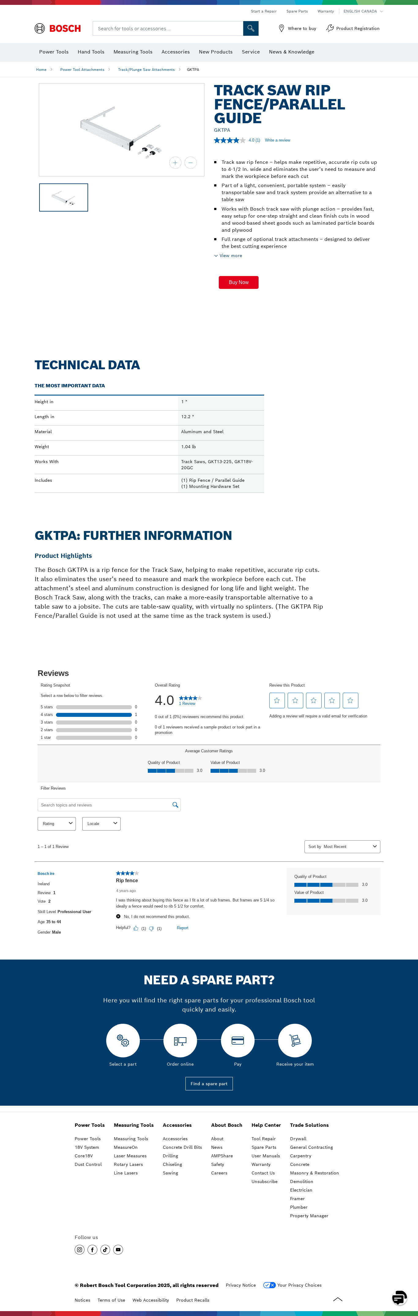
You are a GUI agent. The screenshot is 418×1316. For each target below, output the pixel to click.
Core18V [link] (84, 1156)
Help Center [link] (266, 1125)
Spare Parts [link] (264, 1147)
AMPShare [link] (222, 1156)
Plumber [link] (299, 1207)
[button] (239, 282)
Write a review (277, 140)
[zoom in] (175, 163)
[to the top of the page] (409, 1280)
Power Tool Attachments (82, 69)
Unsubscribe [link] (265, 1181)
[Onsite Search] (251, 28)
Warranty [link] (261, 1164)
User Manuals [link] (266, 1156)
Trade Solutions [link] (309, 1125)
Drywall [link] (298, 1138)
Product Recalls (192, 1300)
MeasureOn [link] (126, 1147)
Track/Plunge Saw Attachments (146, 69)
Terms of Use (111, 1300)
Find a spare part (209, 1083)
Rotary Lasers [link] (128, 1164)
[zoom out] (191, 163)
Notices (82, 1300)
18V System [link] (87, 1147)
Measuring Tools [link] (134, 1125)
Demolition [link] (301, 1181)
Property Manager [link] (309, 1215)
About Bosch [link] (226, 1125)
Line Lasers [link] (126, 1173)
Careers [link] (219, 1173)
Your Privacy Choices (300, 1285)
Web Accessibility (150, 1300)
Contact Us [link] (263, 1173)
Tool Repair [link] (264, 1138)
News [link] (216, 1147)
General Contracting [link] (311, 1147)
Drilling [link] (170, 1156)
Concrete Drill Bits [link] (182, 1147)
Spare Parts (297, 11)
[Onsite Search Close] (237, 28)
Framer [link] (297, 1198)
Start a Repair (264, 11)
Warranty (326, 11)
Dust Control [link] (88, 1164)
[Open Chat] (399, 1297)
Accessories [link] (177, 1125)
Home (41, 69)
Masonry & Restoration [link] (314, 1173)
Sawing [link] (170, 1173)
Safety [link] (217, 1164)
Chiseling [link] (172, 1164)
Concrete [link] (299, 1164)
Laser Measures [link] (130, 1156)
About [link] (217, 1138)
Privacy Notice (241, 1285)
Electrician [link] (301, 1190)
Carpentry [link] (300, 1156)
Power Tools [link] (90, 1125)
